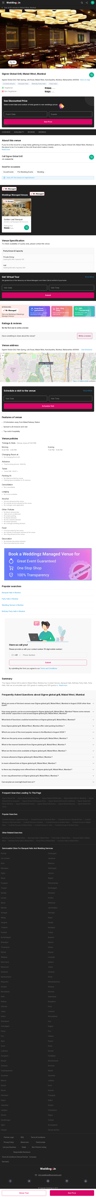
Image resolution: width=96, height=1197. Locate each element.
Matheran (51, 903)
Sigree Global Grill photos (46, 804)
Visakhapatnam (7, 1071)
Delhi (3, 997)
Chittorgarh (52, 853)
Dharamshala (53, 883)
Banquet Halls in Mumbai (11, 593)
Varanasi (4, 1066)
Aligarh (50, 878)
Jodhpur (51, 1080)
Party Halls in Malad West (61, 838)
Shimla (3, 1115)
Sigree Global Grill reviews (25, 804)
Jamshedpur (52, 908)
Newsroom (25, 1142)
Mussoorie (5, 967)
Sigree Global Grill (8, 798)
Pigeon (75, 381)
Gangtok (4, 922)
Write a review (85, 336)
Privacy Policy (9, 1142)
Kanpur (50, 1041)
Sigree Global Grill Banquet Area (34, 801)
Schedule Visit (48, 406)
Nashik (50, 1071)
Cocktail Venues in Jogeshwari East (15, 819)
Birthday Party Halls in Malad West (21, 841)
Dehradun (4, 1095)
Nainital (3, 908)
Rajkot (50, 1100)
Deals (24, 1147)
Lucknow (51, 1011)
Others (50, 947)
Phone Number (29, 655)
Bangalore (52, 1001)
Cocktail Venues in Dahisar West (20, 825)
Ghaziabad (5, 1021)
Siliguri (50, 1115)
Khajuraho (4, 982)
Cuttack (51, 1120)
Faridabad (51, 1056)
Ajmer (3, 903)
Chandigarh (5, 1026)
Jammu (51, 873)
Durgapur (4, 883)
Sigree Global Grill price (66, 804)
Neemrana (5, 962)
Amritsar (51, 1066)
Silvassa (51, 987)
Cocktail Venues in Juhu (43, 825)
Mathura (51, 863)
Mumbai (51, 992)
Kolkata (3, 1001)
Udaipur (51, 1036)
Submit (48, 295)
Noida (50, 1046)
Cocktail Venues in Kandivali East (70, 819)
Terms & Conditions (38, 1137)
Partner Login (9, 1137)
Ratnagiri (51, 913)
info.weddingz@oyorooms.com (49, 1175)
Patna (3, 1031)
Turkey (50, 932)
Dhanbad (51, 893)
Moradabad (5, 992)
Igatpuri (51, 962)
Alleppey (4, 957)
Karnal (3, 1090)
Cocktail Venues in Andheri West (58, 822)
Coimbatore (52, 1110)
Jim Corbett (5, 858)
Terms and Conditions (48, 668)
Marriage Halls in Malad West (38, 838)
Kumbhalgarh (6, 937)
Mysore (51, 942)
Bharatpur (4, 942)
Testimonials (40, 1142)
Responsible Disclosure (21, 1152)
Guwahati (4, 1076)
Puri (49, 1031)
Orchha (50, 898)
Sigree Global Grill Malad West (28, 798)
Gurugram (4, 1056)
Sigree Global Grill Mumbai (51, 798)
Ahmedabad (52, 1016)
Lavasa (3, 898)
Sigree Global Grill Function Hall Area (61, 801)
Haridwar (51, 972)
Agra (3, 1041)
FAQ (22, 1137)
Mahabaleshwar (54, 982)
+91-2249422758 (7, 159)
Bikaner (51, 952)
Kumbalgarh (52, 888)
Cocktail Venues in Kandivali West (43, 819)
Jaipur (3, 1011)
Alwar (3, 878)
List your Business (9, 1147)
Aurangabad (52, 1125)
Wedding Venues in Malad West (13, 838)
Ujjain (3, 1125)
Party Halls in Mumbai (10, 599)
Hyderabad (52, 997)
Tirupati (4, 888)
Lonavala (51, 957)
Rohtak (3, 853)
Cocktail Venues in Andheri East (66, 825)
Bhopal (3, 1061)
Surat (3, 1046)
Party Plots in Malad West (45, 841)
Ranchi (3, 1085)
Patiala (50, 922)
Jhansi (50, 967)
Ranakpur (51, 927)
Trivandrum (5, 947)
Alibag (3, 918)
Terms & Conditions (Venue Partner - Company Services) (19, 1159)
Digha (3, 873)
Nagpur (50, 1026)
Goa (49, 1021)
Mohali (3, 952)
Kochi (50, 1085)
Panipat (4, 1130)
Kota (2, 863)
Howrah (51, 1090)
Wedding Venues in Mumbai (12, 605)
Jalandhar (4, 1105)
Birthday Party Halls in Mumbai (13, 611)
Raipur (3, 1100)
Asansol (51, 937)
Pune (50, 1006)
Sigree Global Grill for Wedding (75, 798)
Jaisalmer (51, 858)
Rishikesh (4, 972)
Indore (3, 1016)
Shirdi (50, 977)
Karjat (50, 918)
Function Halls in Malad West (68, 841)
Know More (89, 277)
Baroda (50, 1051)
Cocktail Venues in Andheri (33, 822)
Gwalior (51, 1105)
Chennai (4, 1006)
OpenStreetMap (83, 381)
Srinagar (4, 913)
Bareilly (3, 893)
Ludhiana (4, 1051)
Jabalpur (4, 1110)
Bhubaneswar (53, 1061)
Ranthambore (6, 977)
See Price (48, 122)
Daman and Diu (53, 1130)
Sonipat (4, 987)
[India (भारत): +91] (15, 655)
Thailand (4, 927)
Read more (6, 149)
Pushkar (4, 932)
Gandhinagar (5, 1120)
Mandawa (4, 868)
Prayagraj (51, 1095)
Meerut (3, 1080)
